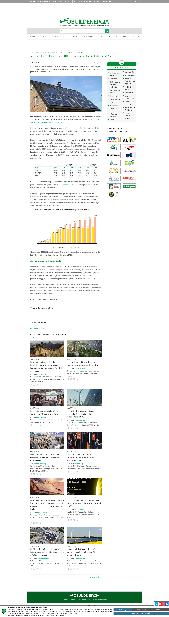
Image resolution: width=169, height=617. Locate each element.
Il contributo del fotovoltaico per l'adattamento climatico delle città (82, 363)
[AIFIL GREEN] (129, 186)
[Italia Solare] (114, 178)
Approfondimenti (89, 36)
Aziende (43, 36)
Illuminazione (129, 75)
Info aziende (113, 36)
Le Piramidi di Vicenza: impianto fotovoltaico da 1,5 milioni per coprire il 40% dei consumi (47, 552)
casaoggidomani (44, 1)
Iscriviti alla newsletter (102, 1)
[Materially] (114, 155)
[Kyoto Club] (114, 163)
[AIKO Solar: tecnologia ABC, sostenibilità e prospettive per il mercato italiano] (84, 440)
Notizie (65, 36)
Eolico (112, 120)
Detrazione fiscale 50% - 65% (114, 108)
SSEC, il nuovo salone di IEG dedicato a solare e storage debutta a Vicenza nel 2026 (84, 503)
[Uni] (129, 155)
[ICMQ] (129, 147)
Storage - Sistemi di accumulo (128, 115)
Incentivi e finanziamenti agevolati (130, 81)
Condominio (114, 96)
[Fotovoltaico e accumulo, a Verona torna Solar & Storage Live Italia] (47, 397)
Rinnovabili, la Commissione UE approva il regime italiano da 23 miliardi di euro (81, 552)
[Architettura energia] (114, 170)
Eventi (124, 36)
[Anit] (129, 139)
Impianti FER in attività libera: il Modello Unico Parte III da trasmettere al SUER (81, 414)
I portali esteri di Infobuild (62, 1)
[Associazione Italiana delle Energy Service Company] (129, 170)
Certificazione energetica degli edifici (115, 84)
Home (32, 52)
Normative (75, 36)
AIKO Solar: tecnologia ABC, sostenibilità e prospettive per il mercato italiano (81, 457)
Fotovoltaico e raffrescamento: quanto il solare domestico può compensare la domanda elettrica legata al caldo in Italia (47, 504)
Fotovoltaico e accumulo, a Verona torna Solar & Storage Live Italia (45, 412)
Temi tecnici (54, 36)
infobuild (32, 1)
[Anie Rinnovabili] (114, 139)
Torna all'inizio (94, 577)
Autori (73, 599)
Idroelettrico (129, 72)
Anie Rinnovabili (68, 185)
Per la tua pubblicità (84, 599)
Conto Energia (115, 99)
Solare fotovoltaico (37, 329)
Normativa (129, 93)
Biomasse (113, 79)
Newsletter (135, 36)
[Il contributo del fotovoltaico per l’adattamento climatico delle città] (84, 348)
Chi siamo (65, 599)
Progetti (102, 36)
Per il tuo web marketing (82, 1)
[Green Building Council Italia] (114, 194)
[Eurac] (129, 178)
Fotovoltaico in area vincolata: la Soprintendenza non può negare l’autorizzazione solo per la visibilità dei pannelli (46, 366)
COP (111, 102)
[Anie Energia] (129, 163)
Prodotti (33, 36)
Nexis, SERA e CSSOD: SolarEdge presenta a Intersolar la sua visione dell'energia (45, 457)
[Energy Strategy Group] (114, 147)
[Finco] (114, 186)
